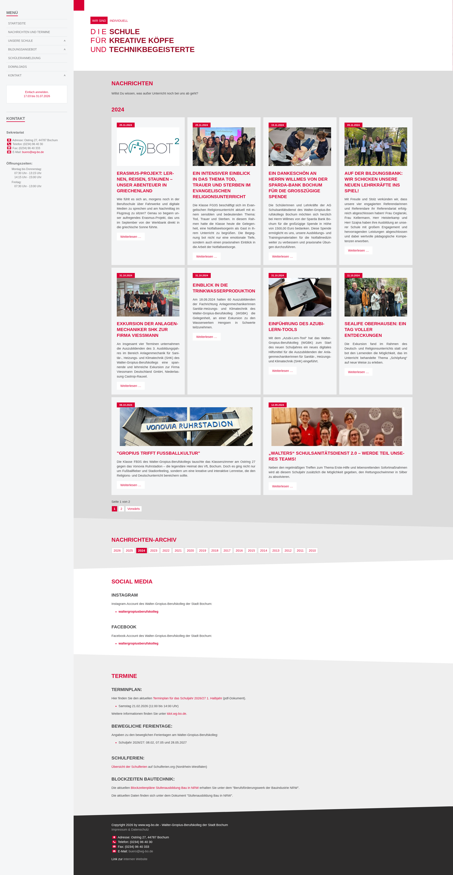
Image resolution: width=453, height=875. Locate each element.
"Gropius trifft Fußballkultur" (158, 453)
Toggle (79, 5)
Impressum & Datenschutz (130, 829)
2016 (239, 550)
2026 (117, 550)
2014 (263, 550)
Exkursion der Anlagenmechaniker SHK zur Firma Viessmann (147, 329)
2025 (129, 550)
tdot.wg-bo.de (176, 713)
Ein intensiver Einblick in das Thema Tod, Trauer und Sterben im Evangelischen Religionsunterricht (222, 185)
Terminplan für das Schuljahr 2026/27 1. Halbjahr (187, 698)
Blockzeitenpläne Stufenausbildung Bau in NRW (165, 788)
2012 (288, 550)
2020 (190, 550)
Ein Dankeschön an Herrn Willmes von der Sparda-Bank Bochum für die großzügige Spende (298, 185)
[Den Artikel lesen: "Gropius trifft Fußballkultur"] (186, 426)
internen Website (135, 859)
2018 (214, 550)
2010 (312, 550)
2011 (300, 550)
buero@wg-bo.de (141, 851)
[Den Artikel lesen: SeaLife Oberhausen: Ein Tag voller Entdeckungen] (376, 297)
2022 (166, 550)
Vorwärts (133, 509)
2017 (227, 550)
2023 (153, 550)
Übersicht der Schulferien (129, 766)
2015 (251, 550)
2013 (275, 550)
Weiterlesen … (132, 237)
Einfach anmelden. (37, 94)
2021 (178, 550)
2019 (202, 550)
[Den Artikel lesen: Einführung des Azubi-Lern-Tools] (300, 297)
